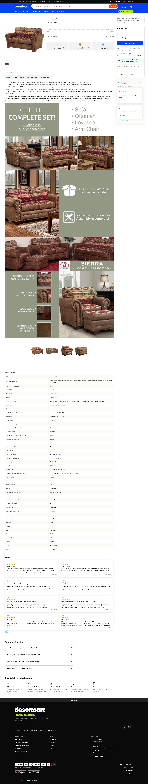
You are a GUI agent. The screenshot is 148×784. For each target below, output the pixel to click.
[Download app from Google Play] (21, 772)
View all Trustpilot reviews (129, 121)
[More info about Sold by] (139, 48)
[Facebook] (131, 727)
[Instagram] (124, 727)
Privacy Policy (128, 767)
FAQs (130, 773)
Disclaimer (129, 770)
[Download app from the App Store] (34, 772)
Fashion (46, 11)
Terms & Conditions (126, 764)
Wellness (17, 11)
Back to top (74, 700)
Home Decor (26, 11)
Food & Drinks (37, 11)
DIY (53, 11)
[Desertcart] (22, 6)
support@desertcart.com (101, 750)
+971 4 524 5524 (98, 757)
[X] (128, 727)
